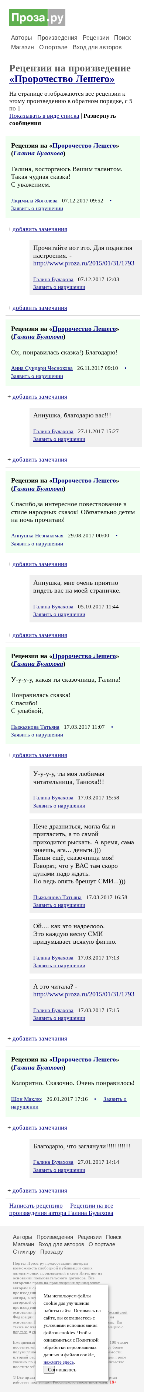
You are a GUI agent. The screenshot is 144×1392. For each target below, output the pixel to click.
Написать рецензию (36, 1205)
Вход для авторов (97, 47)
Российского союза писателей (80, 1382)
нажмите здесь (59, 1362)
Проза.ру (51, 1251)
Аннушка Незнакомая (37, 535)
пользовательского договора (60, 1278)
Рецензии (96, 38)
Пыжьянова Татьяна (35, 727)
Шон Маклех (26, 1099)
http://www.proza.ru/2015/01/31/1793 (83, 263)
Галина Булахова (38, 153)
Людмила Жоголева (34, 201)
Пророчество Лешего (84, 145)
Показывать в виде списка (44, 115)
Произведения (57, 38)
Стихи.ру (24, 1251)
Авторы (21, 38)
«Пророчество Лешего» (62, 78)
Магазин (22, 47)
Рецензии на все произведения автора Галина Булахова (61, 1209)
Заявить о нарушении (37, 208)
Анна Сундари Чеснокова (42, 368)
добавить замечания (40, 229)
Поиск (122, 38)
